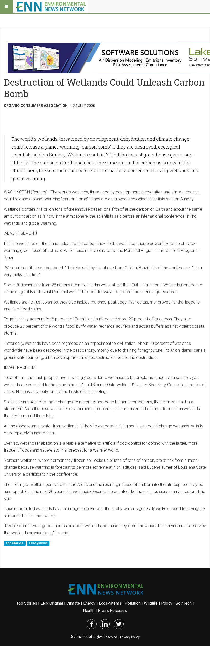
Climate (73, 603)
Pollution (133, 603)
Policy (166, 603)
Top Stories (15, 543)
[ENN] (52, 6)
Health (88, 610)
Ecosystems (38, 543)
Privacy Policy (130, 637)
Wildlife (151, 603)
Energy (89, 603)
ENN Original (51, 603)
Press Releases (112, 610)
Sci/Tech (184, 603)
